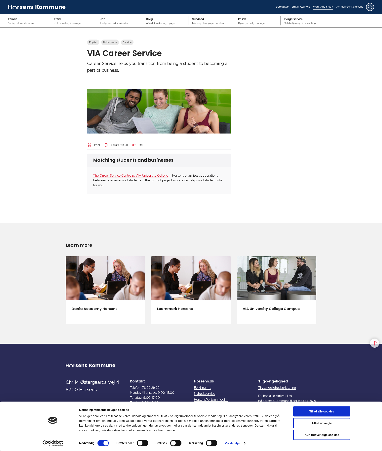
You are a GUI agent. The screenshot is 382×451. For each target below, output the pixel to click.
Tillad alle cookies (321, 411)
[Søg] (370, 7)
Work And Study (323, 7)
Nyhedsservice (204, 393)
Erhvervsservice (301, 7)
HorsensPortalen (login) (211, 399)
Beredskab (282, 7)
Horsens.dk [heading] (204, 381)
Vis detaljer (233, 443)
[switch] (142, 443)
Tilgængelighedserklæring (277, 387)
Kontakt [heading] (137, 381)
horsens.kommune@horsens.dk (285, 401)
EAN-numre (202, 387)
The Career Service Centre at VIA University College (130, 175)
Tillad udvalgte (322, 423)
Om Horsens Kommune (349, 7)
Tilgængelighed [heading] (273, 381)
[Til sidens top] (374, 343)
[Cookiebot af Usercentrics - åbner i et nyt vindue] (52, 443)
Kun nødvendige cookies (322, 434)
